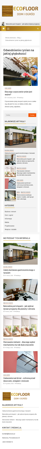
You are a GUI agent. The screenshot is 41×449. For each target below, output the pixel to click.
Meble (18, 192)
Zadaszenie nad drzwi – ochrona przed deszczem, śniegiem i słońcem (25, 185)
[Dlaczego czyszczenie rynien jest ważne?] (20, 71)
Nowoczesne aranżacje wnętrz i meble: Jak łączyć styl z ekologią (25, 197)
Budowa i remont (9, 150)
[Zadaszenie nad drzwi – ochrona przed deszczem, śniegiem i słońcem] (10, 183)
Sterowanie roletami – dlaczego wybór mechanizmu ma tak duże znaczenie (26, 173)
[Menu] (8, 28)
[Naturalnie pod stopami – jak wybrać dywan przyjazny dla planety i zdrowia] (10, 159)
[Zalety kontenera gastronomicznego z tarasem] (20, 137)
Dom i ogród (8, 88)
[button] (8, 28)
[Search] (38, 29)
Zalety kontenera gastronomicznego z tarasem (20, 153)
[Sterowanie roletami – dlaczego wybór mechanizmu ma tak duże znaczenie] (10, 171)
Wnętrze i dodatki (21, 156)
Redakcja (20, 97)
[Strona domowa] (4, 28)
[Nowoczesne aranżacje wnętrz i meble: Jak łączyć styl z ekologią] (10, 195)
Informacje (8, 219)
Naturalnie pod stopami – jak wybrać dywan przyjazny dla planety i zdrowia (26, 161)
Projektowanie (9, 226)
